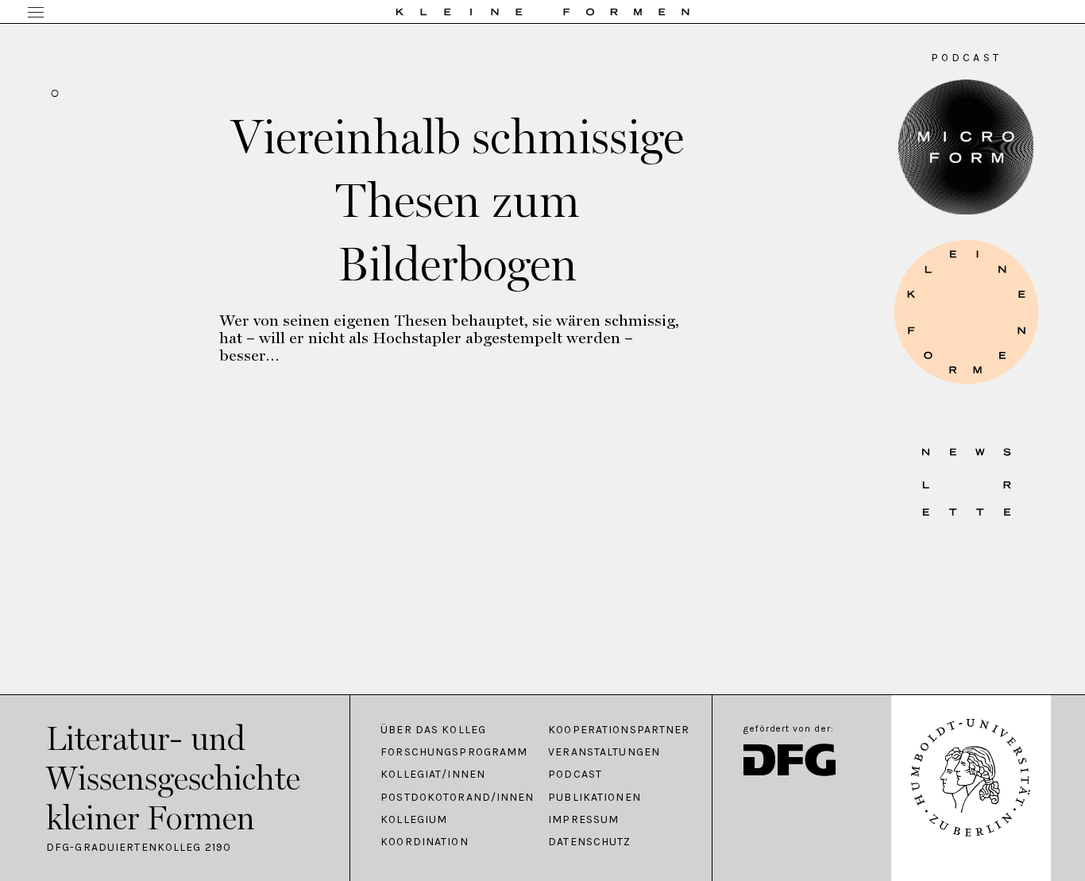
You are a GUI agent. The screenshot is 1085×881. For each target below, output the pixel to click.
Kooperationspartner (618, 730)
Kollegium (413, 819)
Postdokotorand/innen (456, 797)
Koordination (424, 842)
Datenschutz (589, 842)
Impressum (583, 819)
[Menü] (36, 13)
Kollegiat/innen (432, 774)
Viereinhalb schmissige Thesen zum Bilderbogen (457, 200)
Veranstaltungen (604, 752)
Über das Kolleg (433, 730)
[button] (966, 311)
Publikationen (594, 797)
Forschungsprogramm (453, 752)
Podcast (575, 774)
